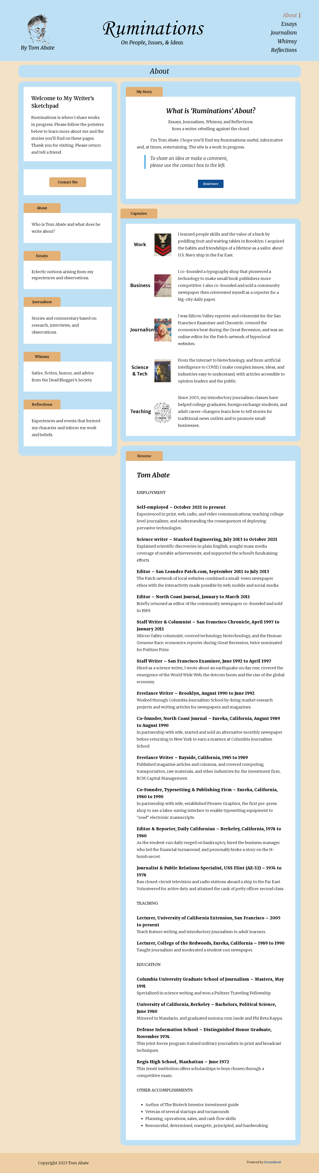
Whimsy (287, 41)
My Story (144, 92)
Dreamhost (272, 1162)
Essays (289, 24)
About (290, 15)
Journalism (284, 32)
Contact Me (68, 182)
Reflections (284, 50)
